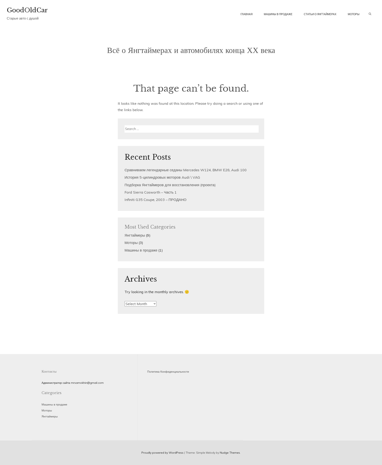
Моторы (354, 14)
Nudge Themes (230, 452)
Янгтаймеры (135, 235)
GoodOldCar (27, 10)
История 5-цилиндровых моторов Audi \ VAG (162, 177)
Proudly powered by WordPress (162, 452)
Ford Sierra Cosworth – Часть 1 (151, 192)
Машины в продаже (278, 14)
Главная (246, 14)
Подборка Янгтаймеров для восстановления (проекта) (170, 185)
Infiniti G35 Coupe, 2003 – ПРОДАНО (155, 199)
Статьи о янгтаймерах (320, 14)
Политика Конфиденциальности (168, 371)
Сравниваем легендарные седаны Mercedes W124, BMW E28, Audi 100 (186, 170)
